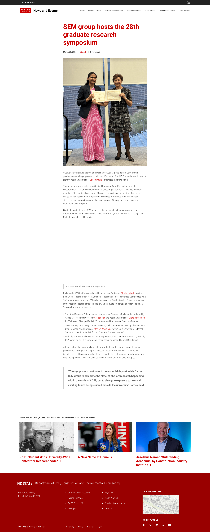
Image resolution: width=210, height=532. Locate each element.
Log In (100, 527)
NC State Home (28, 2)
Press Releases (184, 11)
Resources (90, 527)
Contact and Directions (79, 492)
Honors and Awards (167, 11)
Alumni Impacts (150, 11)
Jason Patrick (96, 179)
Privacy (80, 527)
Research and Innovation (114, 11)
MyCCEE (109, 492)
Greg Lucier (99, 317)
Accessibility (70, 527)
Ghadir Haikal (127, 293)
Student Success (94, 11)
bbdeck (83, 52)
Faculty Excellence (134, 11)
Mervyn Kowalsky (102, 329)
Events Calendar (75, 498)
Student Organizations (116, 503)
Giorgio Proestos (137, 317)
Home (82, 11)
